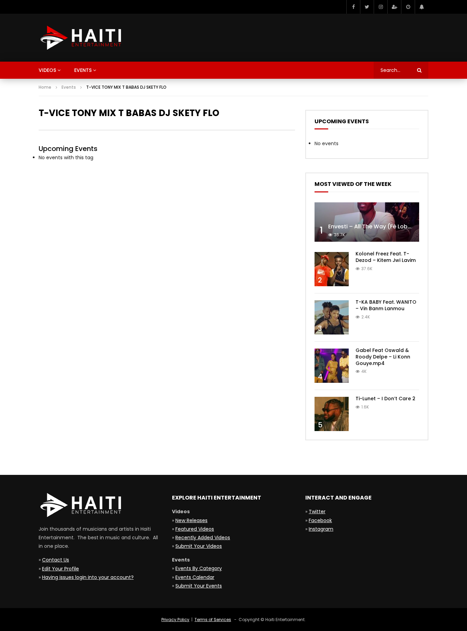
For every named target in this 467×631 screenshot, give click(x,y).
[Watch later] (408, 7)
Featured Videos (194, 529)
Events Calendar (194, 577)
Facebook (320, 520)
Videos (47, 70)
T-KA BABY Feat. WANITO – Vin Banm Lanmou (386, 305)
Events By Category (198, 568)
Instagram (321, 529)
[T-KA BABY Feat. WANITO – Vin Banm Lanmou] (332, 317)
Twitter (317, 511)
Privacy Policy (175, 619)
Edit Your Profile (60, 568)
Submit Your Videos (198, 546)
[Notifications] (421, 7)
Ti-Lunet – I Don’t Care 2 (385, 398)
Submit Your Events (198, 585)
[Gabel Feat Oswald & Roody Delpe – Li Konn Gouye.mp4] (332, 366)
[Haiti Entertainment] (80, 38)
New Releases (191, 520)
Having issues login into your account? (88, 577)
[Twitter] (367, 7)
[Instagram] (380, 7)
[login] (394, 7)
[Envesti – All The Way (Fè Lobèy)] (367, 222)
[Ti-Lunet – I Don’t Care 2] (332, 414)
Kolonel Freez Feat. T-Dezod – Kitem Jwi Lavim (386, 257)
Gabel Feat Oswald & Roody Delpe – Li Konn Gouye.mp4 (383, 357)
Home (45, 87)
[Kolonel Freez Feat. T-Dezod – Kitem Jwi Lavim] (332, 269)
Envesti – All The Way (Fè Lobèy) (372, 226)
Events (83, 70)
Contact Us (55, 559)
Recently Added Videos (202, 537)
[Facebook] (353, 7)
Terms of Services (213, 619)
